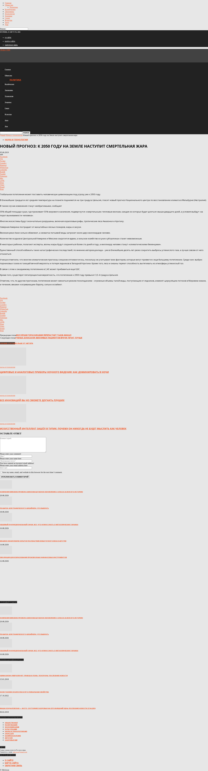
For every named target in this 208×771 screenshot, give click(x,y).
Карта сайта (10, 41)
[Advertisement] (44, 56)
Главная (8, 3)
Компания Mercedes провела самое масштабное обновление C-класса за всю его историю (41, 492)
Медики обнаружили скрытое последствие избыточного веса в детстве (33, 541)
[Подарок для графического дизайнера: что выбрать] (6, 504)
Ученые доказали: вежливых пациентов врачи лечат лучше (48, 337)
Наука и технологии (14, 135)
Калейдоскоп (10, 9)
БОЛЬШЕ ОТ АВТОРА (24, 343)
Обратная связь (11, 45)
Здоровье (8, 16)
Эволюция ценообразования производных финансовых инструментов (33, 557)
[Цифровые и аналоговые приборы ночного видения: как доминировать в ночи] (13, 365)
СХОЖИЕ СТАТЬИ (7, 343)
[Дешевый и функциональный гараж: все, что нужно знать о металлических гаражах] (6, 521)
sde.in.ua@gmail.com (20, 752)
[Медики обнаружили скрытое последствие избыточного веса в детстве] (6, 537)
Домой (3, 135)
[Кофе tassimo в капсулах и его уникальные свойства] (6, 688)
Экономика (9, 12)
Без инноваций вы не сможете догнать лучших (32, 400)
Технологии (10, 14)
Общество (9, 5)
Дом (6, 25)
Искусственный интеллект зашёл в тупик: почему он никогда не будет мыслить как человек (63, 428)
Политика (14, 7)
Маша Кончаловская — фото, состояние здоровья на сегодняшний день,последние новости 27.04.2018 (47, 708)
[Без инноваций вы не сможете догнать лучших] (13, 393)
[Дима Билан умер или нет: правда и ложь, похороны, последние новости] (6, 672)
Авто (7, 22)
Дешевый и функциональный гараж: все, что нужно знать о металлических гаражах (39, 524)
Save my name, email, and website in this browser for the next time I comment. (32, 472)
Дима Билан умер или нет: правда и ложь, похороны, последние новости (34, 675)
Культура (8, 20)
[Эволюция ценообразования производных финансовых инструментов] (6, 554)
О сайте (8, 38)
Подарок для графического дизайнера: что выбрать (24, 508)
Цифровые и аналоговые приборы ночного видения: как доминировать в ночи (54, 372)
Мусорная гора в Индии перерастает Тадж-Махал (43, 335)
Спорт (7, 18)
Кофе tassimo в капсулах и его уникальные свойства (24, 692)
